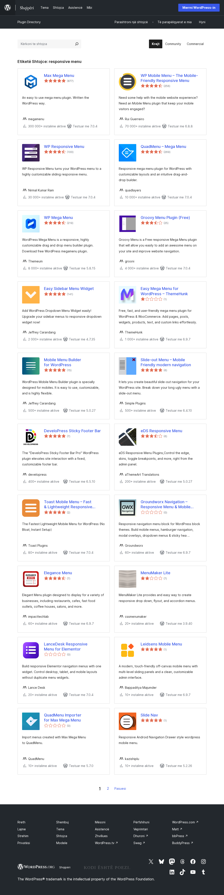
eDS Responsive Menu (161, 430)
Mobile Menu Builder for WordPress (62, 362)
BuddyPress (182, 843)
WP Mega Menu (58, 217)
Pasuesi (120, 788)
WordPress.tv (106, 843)
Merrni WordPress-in (198, 7)
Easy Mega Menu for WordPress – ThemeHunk (164, 291)
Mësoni (100, 822)
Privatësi (24, 843)
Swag (139, 843)
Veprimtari (140, 829)
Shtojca (61, 836)
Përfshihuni (141, 822)
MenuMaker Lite (155, 573)
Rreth (21, 822)
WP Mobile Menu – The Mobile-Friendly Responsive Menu (169, 78)
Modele (61, 843)
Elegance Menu (58, 573)
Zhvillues (101, 836)
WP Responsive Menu (64, 146)
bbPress (180, 836)
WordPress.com (185, 822)
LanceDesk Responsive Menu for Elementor (66, 646)
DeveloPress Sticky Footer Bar (72, 430)
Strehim (23, 836)
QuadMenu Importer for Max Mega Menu (62, 717)
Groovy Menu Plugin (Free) (165, 217)
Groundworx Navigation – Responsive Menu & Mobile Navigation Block (166, 505)
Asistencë (102, 829)
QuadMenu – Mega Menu (163, 146)
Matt (177, 829)
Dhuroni (140, 836)
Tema (60, 829)
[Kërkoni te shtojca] (76, 44)
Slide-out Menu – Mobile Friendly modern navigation (166, 362)
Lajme (22, 829)
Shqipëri (64, 867)
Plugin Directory (29, 22)
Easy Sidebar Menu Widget (69, 288)
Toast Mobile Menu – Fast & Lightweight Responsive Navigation (68, 505)
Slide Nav (149, 715)
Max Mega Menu (59, 75)
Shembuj (62, 822)
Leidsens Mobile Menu (161, 644)
